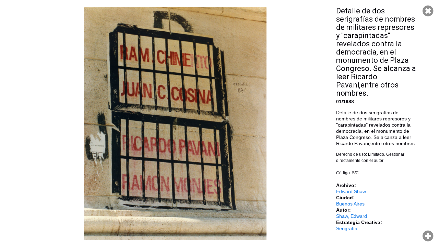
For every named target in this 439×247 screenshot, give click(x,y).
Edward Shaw (351, 191)
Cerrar (428, 11)
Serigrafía (346, 228)
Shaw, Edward (351, 216)
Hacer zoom (428, 236)
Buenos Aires (350, 204)
